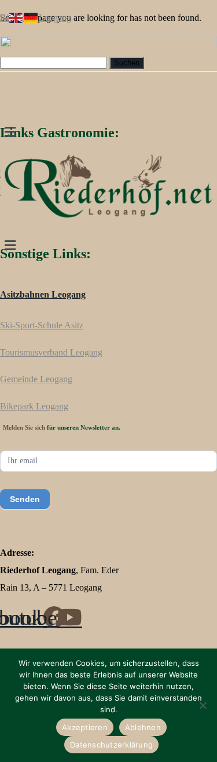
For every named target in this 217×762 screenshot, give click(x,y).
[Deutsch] (31, 17)
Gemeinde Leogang (36, 379)
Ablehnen (143, 727)
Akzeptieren (85, 727)
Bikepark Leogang (34, 406)
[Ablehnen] (202, 705)
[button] (108, 132)
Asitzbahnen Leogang (43, 294)
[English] (16, 17)
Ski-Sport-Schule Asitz (41, 325)
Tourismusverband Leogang (51, 352)
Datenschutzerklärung (111, 744)
